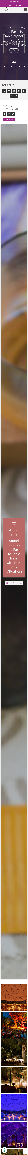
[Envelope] (13, 5)
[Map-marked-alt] (20, 5)
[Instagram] (10, 5)
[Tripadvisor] (16, 5)
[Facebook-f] (6, 5)
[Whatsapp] (13, 114)
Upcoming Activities (14, 1)
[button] (25, 9)
